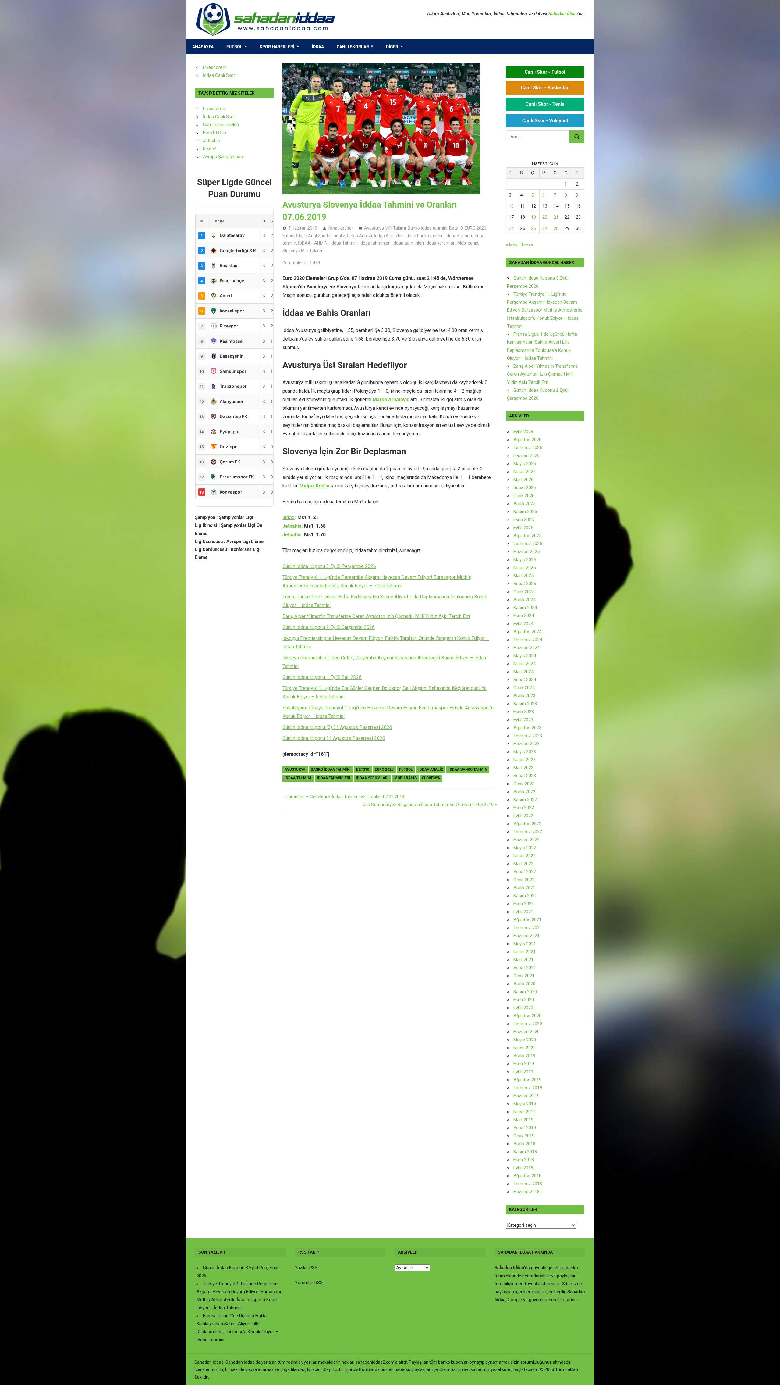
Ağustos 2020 (527, 1016)
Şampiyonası (230, 156)
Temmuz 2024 (527, 639)
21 (556, 217)
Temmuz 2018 (527, 1184)
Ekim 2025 (523, 519)
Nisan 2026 (524, 471)
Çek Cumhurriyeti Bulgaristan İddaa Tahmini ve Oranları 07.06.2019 (428, 804)
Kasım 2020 (525, 991)
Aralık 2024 (524, 599)
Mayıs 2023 (524, 752)
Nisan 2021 (524, 952)
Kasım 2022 (525, 799)
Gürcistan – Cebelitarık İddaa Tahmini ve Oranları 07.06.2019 (344, 796)
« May (511, 245)
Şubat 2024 (524, 679)
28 (556, 228)
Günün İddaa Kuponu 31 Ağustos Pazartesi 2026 (333, 738)
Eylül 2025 (523, 527)
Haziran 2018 (526, 1191)
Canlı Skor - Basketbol (545, 88)
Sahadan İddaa (563, 13)
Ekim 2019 (523, 1063)
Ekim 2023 (523, 711)
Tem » (527, 245)
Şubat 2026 (524, 487)
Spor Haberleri (277, 46)
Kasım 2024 (525, 607)
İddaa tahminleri (408, 243)
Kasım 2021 (525, 895)
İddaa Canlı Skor (219, 75)
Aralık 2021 (524, 888)
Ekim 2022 (523, 807)
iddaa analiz (333, 235)
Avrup (208, 156)
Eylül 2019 (523, 1072)
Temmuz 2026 (527, 447)
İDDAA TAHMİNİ (313, 243)
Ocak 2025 (523, 591)
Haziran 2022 (526, 839)
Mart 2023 (523, 767)
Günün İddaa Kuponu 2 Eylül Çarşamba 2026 (328, 627)
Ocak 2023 (523, 784)
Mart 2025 (523, 575)
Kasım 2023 (525, 703)
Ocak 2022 (523, 880)
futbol (406, 769)
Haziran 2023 (526, 743)
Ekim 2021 (523, 903)
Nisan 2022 (524, 855)
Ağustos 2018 (527, 1176)
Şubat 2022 (524, 871)
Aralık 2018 (524, 1144)
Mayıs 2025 (524, 559)
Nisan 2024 (524, 663)
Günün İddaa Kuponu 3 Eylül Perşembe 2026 (329, 566)
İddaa (318, 46)
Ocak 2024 (523, 688)
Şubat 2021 (524, 967)
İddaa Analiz (308, 235)
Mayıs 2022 (524, 848)
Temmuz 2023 (527, 735)
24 (511, 228)
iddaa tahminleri (375, 243)
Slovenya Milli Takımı (302, 250)
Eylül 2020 (523, 1008)
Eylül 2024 (523, 623)
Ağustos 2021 (527, 920)
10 (511, 206)
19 (533, 217)
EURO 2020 (475, 228)
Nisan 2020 (524, 1048)
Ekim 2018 (523, 1159)
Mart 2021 (523, 959)
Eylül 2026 (523, 431)
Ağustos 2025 (527, 535)
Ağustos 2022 (527, 823)
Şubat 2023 (524, 775)
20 (544, 217)
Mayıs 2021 (524, 944)
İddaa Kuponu (458, 235)
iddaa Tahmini (344, 243)
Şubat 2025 (524, 583)
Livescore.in (215, 67)
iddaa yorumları (441, 243)
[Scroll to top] (770, 1375)
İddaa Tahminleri (333, 778)
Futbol (234, 46)
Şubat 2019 (524, 1127)
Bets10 (456, 228)
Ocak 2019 (523, 1136)
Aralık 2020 (524, 984)
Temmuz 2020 (527, 1023)
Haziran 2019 (526, 1095)
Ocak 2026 (523, 495)
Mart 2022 (523, 863)
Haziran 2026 (526, 455)
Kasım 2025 (525, 511)
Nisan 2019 (524, 1112)
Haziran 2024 (526, 647)
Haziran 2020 (526, 1031)
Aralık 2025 (524, 503)
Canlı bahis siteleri (221, 124)
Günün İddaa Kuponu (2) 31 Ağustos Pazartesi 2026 (337, 727)
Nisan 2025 (524, 567)
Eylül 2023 (523, 720)
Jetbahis (211, 140)
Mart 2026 (523, 479)
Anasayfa (203, 46)
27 (544, 228)
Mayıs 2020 (524, 1040)
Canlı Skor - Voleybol (545, 120)
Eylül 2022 (523, 816)
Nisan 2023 (524, 759)
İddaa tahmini (298, 778)
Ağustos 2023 (527, 727)
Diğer (392, 46)
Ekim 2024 (523, 615)
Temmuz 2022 (527, 831)
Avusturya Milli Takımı (385, 228)
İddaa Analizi (359, 235)
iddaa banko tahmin (425, 235)
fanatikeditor (340, 228)
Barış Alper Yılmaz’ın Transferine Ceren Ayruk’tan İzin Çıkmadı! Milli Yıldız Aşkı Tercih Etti (376, 616)
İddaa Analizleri (389, 235)
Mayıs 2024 (524, 656)
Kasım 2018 (525, 1152)
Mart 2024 (523, 671)
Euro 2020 (384, 769)
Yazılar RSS (306, 1267)
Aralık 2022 (524, 791)
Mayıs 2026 (524, 463)
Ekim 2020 (523, 999)
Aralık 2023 (524, 695)
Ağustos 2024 (527, 631)
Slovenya (431, 778)
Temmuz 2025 (527, 543)
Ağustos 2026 (527, 439)
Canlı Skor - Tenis (545, 104)
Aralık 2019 (524, 1055)
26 (533, 228)
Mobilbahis (467, 243)
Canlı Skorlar (353, 46)
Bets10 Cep (214, 132)
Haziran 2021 (526, 935)
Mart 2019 (523, 1120)
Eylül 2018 (523, 1168)
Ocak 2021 (523, 976)
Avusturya (295, 769)
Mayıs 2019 (524, 1104)
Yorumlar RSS (309, 1282)
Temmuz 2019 (527, 1088)
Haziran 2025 (526, 551)
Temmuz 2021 (527, 927)
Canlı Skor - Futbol (545, 72)
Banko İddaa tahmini (427, 228)
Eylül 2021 (523, 912)
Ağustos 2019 (527, 1080)
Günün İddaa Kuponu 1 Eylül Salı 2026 (322, 677)
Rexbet (210, 149)
